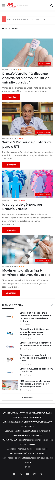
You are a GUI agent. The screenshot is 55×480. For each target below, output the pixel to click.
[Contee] (18, 5)
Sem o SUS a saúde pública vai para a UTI (27, 144)
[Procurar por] (51, 6)
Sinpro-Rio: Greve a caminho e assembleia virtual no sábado (35, 344)
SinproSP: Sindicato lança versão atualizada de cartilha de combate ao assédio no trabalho (35, 317)
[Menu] (3, 6)
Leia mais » (11, 97)
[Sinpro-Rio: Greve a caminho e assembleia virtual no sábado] (10, 347)
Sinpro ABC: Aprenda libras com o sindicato (36, 370)
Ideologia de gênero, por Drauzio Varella (22, 207)
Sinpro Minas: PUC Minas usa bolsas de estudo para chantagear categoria (34, 332)
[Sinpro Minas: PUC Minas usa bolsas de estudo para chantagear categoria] (10, 333)
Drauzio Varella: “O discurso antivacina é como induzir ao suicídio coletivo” (26, 78)
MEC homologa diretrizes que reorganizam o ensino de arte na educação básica (35, 384)
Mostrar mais (27, 397)
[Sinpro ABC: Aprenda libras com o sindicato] (10, 373)
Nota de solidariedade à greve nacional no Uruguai (29, 19)
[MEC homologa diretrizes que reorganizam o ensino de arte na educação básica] (10, 385)
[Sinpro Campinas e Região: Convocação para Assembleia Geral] (10, 359)
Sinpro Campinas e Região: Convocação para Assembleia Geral (35, 358)
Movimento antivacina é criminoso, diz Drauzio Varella (26, 272)
